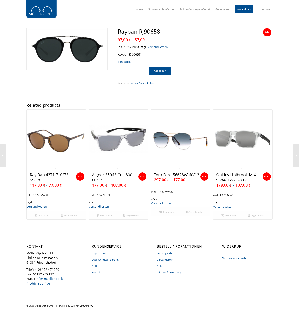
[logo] (41, 9)
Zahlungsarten (165, 253)
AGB (94, 266)
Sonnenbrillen (146, 82)
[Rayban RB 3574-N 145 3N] (3, 155)
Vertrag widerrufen (235, 258)
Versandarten (165, 259)
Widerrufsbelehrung (169, 272)
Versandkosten (158, 47)
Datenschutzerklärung (105, 259)
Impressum (99, 253)
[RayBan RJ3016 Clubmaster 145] (296, 155)
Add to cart (160, 70)
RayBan (134, 82)
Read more (105, 215)
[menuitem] (139, 9)
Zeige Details (70, 215)
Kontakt (96, 272)
